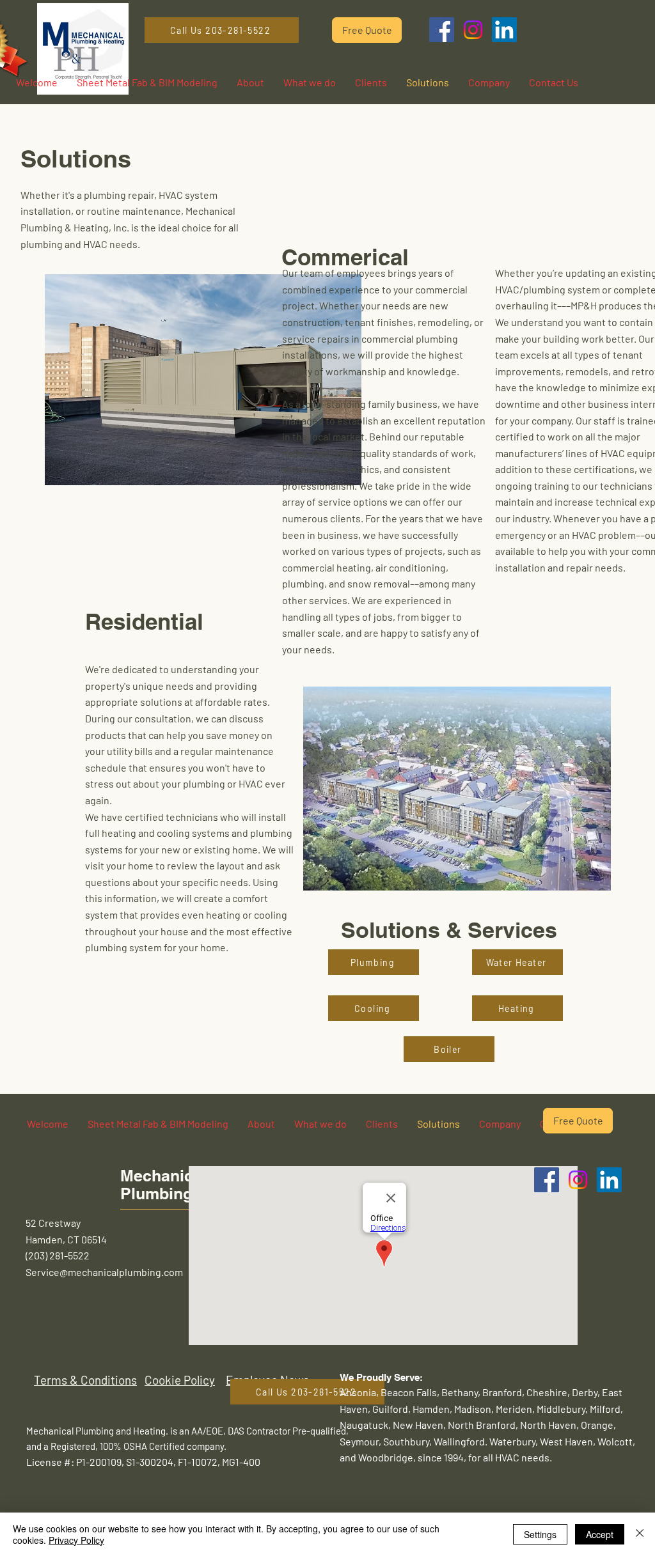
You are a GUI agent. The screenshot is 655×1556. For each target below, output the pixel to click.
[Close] (639, 1534)
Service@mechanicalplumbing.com (104, 1272)
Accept (599, 1534)
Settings (540, 1534)
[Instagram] (473, 29)
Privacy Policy (76, 1540)
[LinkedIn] (504, 29)
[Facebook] (441, 29)
